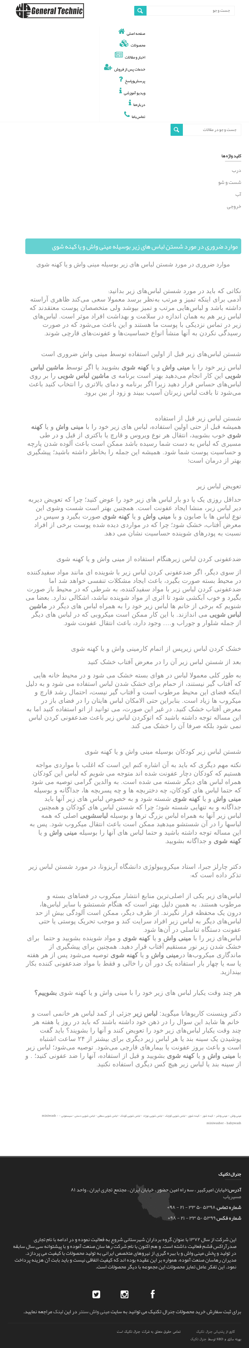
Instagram (124, 1294)
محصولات (138, 45)
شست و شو (229, 182)
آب (238, 194)
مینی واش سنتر (94, 1311)
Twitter (96, 1294)
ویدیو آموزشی (134, 93)
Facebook (152, 1294)
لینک (58, 1311)
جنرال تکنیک (198, 1339)
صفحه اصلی (136, 33)
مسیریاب (232, 1196)
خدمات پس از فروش (129, 69)
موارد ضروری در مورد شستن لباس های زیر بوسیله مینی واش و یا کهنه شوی (145, 246)
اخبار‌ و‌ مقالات (135, 57)
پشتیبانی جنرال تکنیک (210, 1331)
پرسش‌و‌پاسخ (135, 81)
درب (236, 171)
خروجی (234, 206)
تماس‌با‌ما (138, 116)
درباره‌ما (139, 104)
